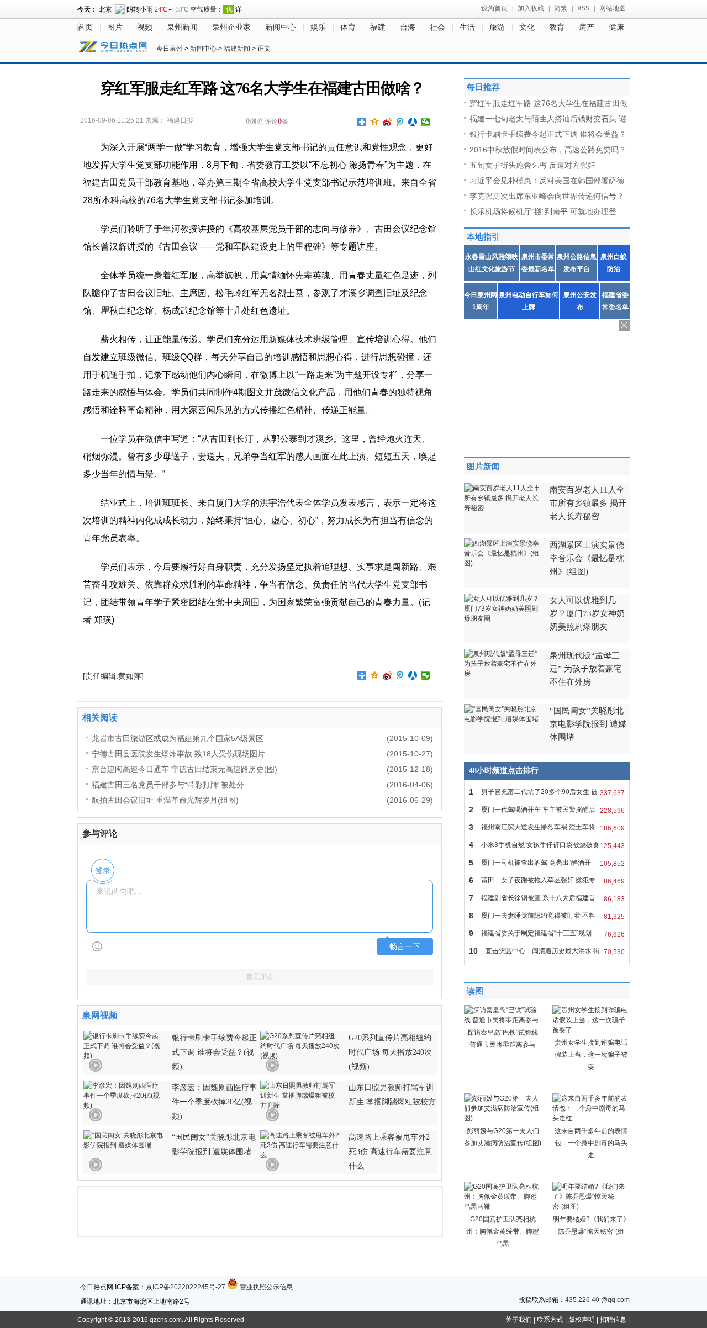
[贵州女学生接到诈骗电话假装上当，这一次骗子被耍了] (591, 1030)
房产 (586, 27)
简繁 (560, 8)
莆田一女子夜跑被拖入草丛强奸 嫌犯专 (547, 880)
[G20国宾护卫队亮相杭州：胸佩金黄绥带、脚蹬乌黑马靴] (502, 1206)
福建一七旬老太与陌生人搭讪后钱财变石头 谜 (547, 118)
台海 (407, 27)
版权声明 (581, 1320)
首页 (85, 27)
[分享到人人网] (413, 122)
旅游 (497, 27)
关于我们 (518, 1320)
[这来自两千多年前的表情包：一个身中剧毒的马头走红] (591, 1118)
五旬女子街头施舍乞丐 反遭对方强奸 (532, 165)
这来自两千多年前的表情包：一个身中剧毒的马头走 (591, 1143)
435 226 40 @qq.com (597, 1300)
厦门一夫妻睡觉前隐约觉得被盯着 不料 (547, 915)
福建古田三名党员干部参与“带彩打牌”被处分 (168, 784)
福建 (378, 27)
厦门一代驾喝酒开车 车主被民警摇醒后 (547, 809)
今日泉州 (169, 48)
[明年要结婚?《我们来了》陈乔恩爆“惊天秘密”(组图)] (591, 1206)
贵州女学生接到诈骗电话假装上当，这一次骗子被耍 (591, 1055)
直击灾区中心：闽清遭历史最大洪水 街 (547, 951)
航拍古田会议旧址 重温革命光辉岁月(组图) (165, 800)
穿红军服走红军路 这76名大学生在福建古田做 (548, 103)
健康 (616, 27)
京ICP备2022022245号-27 (185, 1287)
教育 (556, 27)
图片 (115, 27)
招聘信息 (613, 1320)
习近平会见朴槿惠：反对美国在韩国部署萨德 (546, 180)
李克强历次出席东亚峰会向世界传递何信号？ (546, 196)
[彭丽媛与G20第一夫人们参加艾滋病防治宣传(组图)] (502, 1118)
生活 (467, 27)
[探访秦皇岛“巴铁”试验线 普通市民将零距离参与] (502, 1020)
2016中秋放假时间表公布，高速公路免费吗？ (547, 149)
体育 (348, 27)
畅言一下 (404, 947)
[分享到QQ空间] (374, 122)
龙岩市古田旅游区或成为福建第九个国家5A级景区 (177, 738)
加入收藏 (531, 8)
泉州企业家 (231, 27)
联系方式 (550, 1320)
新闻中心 (280, 27)
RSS (583, 8)
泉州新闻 (182, 27)
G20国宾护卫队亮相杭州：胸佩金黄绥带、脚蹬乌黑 (502, 1231)
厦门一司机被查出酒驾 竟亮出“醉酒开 (547, 862)
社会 (437, 27)
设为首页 (494, 8)
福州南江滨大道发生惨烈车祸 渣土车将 (547, 827)
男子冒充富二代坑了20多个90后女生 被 (547, 792)
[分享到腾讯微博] (400, 122)
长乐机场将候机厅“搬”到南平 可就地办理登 (542, 211)
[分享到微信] (425, 122)
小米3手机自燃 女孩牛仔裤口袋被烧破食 (547, 845)
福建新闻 (237, 48)
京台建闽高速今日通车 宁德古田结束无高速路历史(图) (184, 769)
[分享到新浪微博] (387, 122)
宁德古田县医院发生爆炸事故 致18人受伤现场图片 (178, 753)
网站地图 (612, 8)
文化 (527, 27)
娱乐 (318, 27)
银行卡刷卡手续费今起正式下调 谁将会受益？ (547, 134)
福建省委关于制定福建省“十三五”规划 (547, 933)
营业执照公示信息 (265, 1287)
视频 (144, 27)
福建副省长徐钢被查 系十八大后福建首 (547, 898)
